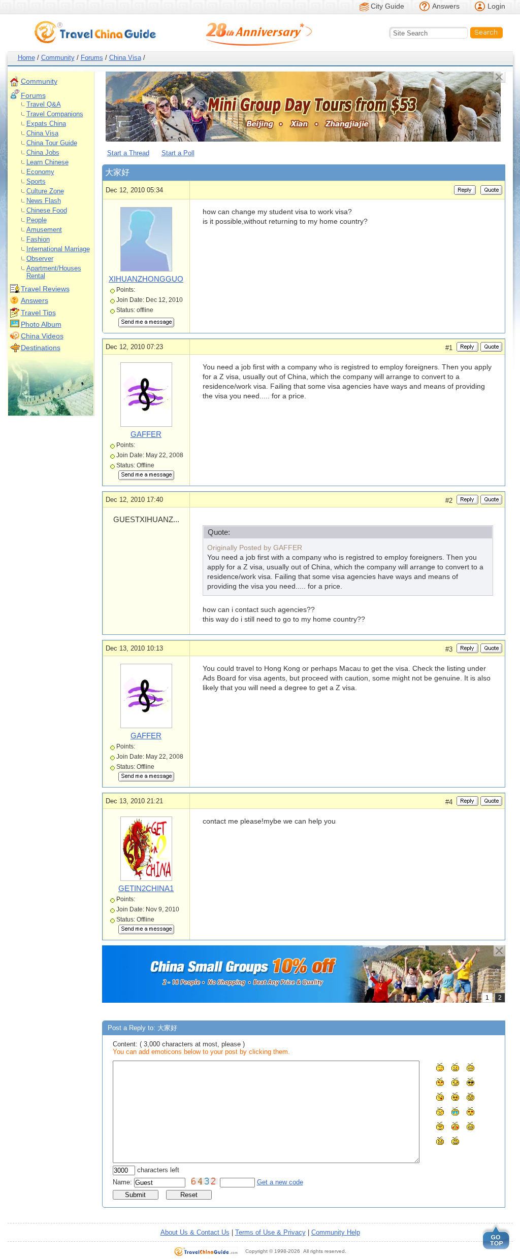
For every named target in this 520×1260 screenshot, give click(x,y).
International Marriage (58, 249)
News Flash (43, 201)
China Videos (42, 336)
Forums (92, 57)
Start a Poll (177, 153)
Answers (446, 6)
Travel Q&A (43, 104)
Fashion (38, 239)
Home (26, 57)
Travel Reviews (45, 289)
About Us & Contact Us (195, 1232)
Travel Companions (54, 114)
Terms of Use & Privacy (270, 1232)
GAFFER (146, 434)
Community (58, 57)
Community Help (335, 1232)
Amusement (44, 229)
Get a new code (280, 1182)
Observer (39, 258)
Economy (40, 172)
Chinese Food (46, 210)
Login (496, 6)
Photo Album (41, 324)
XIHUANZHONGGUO (146, 279)
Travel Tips (38, 313)
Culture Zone (45, 191)
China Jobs (42, 152)
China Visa (125, 57)
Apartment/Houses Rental (53, 272)
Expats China (46, 123)
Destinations (40, 348)
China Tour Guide (51, 143)
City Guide (387, 6)
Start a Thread (128, 153)
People (36, 220)
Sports (36, 181)
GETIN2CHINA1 (146, 888)
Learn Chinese (47, 162)
